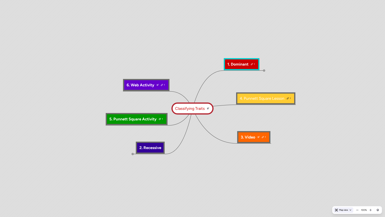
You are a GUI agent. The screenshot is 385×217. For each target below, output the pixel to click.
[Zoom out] (357, 210)
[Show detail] (378, 210)
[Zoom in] (371, 210)
